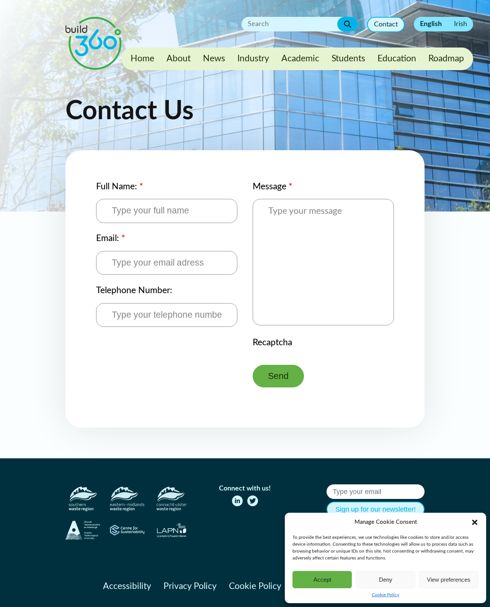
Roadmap (446, 58)
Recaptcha (272, 342)
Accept (322, 579)
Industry (253, 58)
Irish (460, 24)
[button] (475, 522)
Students (348, 58)
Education (396, 58)
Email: (110, 238)
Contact (386, 24)
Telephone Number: (134, 290)
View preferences (448, 579)
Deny (385, 579)
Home (142, 58)
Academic (300, 58)
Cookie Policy (385, 594)
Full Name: (119, 186)
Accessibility (127, 586)
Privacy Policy (190, 586)
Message (272, 186)
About (179, 58)
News (214, 58)
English (431, 24)
